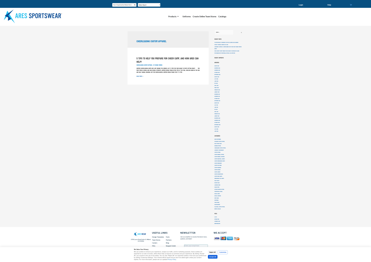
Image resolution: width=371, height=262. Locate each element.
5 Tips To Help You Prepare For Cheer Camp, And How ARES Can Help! (168, 60)
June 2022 (216, 81)
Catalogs (222, 16)
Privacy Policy (172, 259)
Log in (215, 217)
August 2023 (216, 66)
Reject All (212, 252)
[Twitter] (220, 245)
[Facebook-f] (215, 245)
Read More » (140, 76)
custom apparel (217, 152)
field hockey (216, 181)
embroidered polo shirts (219, 178)
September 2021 (217, 101)
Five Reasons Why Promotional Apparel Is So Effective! (224, 53)
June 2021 (216, 107)
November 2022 (217, 70)
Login (301, 5)
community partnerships (219, 150)
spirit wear (216, 198)
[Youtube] (230, 245)
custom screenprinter (218, 174)
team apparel (216, 202)
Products (172, 16)
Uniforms (187, 16)
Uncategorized (217, 204)
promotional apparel (218, 191)
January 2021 (216, 116)
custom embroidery (218, 163)
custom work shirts (218, 176)
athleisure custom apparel (219, 141)
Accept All (212, 257)
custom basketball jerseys (219, 159)
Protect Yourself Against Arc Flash (221, 45)
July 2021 (216, 105)
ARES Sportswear (217, 139)
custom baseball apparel (219, 154)
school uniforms (217, 196)
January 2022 (216, 92)
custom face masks (218, 165)
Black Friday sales (218, 144)
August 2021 (216, 103)
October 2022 (217, 72)
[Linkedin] (234, 245)
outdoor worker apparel (219, 189)
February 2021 (217, 114)
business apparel (217, 146)
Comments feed (217, 221)
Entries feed (216, 219)
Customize (222, 252)
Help (329, 5)
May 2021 (215, 109)
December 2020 (217, 118)
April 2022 (216, 85)
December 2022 (217, 68)
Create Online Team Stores (204, 16)
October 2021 (216, 98)
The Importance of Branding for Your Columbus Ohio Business (226, 42)
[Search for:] (223, 32)
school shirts (217, 194)
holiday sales (217, 183)
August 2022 (216, 77)
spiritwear (216, 200)
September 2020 (217, 125)
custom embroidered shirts (219, 161)
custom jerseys (217, 172)
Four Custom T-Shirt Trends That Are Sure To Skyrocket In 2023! (226, 51)
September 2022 (217, 74)
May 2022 (216, 83)
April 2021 (216, 112)
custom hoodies (217, 170)
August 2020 (216, 127)
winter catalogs (217, 209)
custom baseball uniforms (219, 157)
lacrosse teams (217, 185)
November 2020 (217, 120)
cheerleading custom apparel (144, 65)
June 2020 (216, 131)
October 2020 (217, 122)
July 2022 (216, 79)
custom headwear (217, 168)
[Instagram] (225, 245)
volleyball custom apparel (219, 207)
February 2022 (217, 90)
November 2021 (217, 96)
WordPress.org (217, 223)
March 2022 (216, 88)
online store (216, 187)
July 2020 (216, 129)
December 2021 (217, 94)
